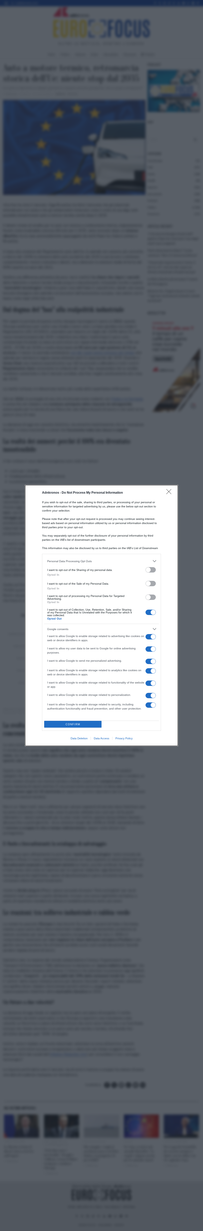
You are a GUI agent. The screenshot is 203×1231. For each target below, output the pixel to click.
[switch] (151, 570)
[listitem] (101, 561)
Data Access (101, 738)
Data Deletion (79, 738)
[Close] (170, 493)
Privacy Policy (124, 738)
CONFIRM (73, 724)
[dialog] (101, 615)
